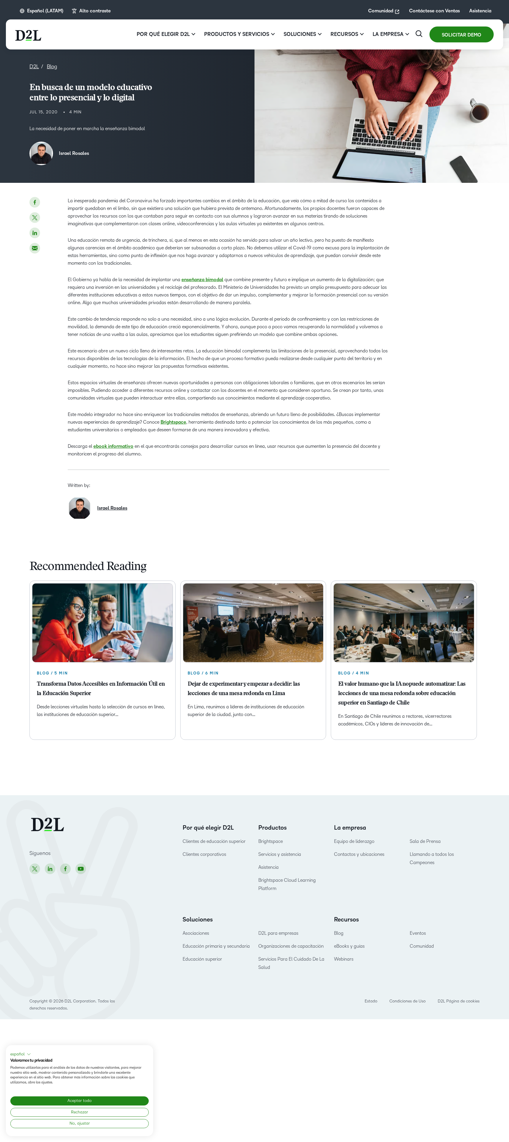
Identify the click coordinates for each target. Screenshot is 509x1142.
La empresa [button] (388, 34)
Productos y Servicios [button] (236, 34)
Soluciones (198, 919)
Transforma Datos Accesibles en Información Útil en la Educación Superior (101, 689)
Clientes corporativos (204, 854)
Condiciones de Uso (407, 1001)
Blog (338, 933)
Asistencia (480, 11)
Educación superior (202, 959)
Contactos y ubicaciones (359, 854)
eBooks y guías (349, 946)
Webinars (343, 959)
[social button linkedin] (34, 233)
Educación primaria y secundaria (216, 946)
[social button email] (34, 248)
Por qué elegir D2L (208, 828)
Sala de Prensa (425, 841)
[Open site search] (419, 33)
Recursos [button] (344, 34)
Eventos (418, 933)
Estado (371, 1001)
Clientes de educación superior (214, 841)
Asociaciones (196, 933)
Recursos (346, 919)
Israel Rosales (74, 153)
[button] (20, 1054)
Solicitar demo (461, 35)
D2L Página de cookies (459, 1001)
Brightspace (270, 841)
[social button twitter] (34, 217)
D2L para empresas (278, 933)
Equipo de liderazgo (354, 841)
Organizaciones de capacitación (291, 946)
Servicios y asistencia (279, 854)
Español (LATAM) (45, 11)
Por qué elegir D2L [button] (163, 34)
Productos (272, 828)
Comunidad (380, 11)
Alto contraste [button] (95, 11)
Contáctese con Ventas (434, 11)
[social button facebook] (34, 202)
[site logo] (28, 34)
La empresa (350, 828)
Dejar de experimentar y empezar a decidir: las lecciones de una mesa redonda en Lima (244, 689)
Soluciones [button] (300, 34)
